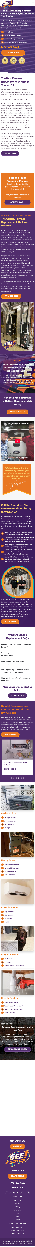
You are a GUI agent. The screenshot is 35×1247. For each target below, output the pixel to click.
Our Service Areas (17, 1049)
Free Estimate (17, 412)
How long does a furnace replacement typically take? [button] (16, 654)
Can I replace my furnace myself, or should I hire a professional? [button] (15, 671)
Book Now (10, 153)
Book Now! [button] (13, 53)
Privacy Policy (20, 1243)
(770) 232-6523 (10, 47)
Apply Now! (16, 202)
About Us (17, 1200)
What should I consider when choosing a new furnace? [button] (12, 662)
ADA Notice (17, 1210)
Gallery (17, 1207)
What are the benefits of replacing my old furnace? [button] (16, 679)
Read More (10, 734)
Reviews (17, 1203)
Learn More (17, 1176)
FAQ (17, 1213)
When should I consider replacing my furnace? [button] (16, 645)
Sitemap (29, 1243)
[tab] (11, 778)
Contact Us (17, 695)
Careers (17, 1146)
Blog (17, 1216)
